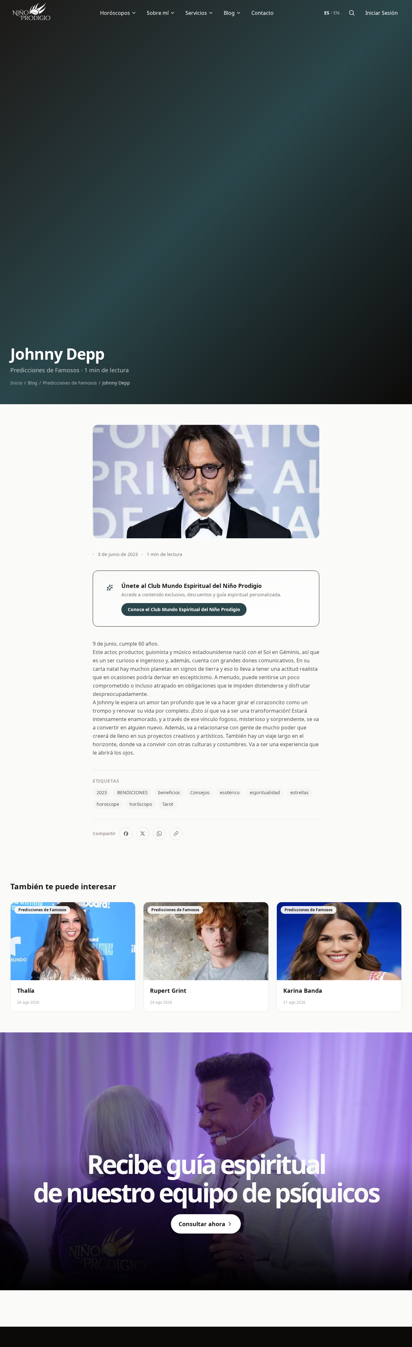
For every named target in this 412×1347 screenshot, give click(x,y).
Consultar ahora (202, 1224)
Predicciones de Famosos (70, 383)
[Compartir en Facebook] (125, 833)
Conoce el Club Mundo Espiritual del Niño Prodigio (184, 609)
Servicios (196, 12)
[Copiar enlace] (176, 833)
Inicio (16, 383)
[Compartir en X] (142, 833)
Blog (229, 12)
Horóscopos (115, 12)
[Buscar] (352, 13)
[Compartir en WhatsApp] (159, 833)
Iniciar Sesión (381, 12)
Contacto (262, 12)
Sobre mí (158, 12)
